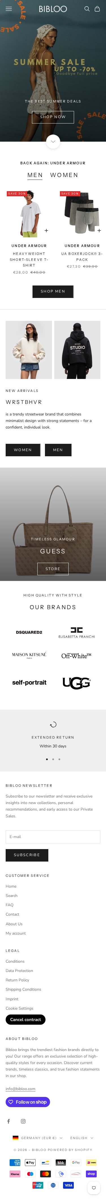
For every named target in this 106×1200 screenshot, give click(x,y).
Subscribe (27, 855)
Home (11, 886)
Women (64, 175)
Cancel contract (25, 1019)
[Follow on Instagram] (23, 1121)
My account (16, 933)
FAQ (10, 905)
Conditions (15, 961)
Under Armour (29, 246)
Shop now (53, 117)
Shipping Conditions (23, 989)
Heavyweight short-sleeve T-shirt (29, 259)
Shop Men (53, 291)
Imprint (12, 999)
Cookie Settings (19, 1008)
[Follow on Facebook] (8, 1121)
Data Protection (19, 970)
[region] (53, 735)
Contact (12, 914)
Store (53, 569)
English (79, 1138)
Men (35, 175)
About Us (14, 924)
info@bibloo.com (20, 1089)
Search (12, 895)
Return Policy (17, 980)
